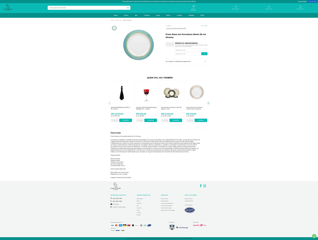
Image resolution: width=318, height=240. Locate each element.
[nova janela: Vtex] (203, 225)
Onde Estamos (189, 201)
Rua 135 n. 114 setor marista (119, 207)
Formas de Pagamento (167, 203)
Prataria (191, 15)
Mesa (116, 15)
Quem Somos (188, 198)
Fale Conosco (116, 204)
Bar (136, 15)
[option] (121, 103)
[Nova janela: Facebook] (201, 186)
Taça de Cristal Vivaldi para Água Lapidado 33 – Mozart (146, 108)
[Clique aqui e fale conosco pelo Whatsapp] (314, 236)
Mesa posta (140, 198)
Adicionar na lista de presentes (175, 28)
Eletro (168, 15)
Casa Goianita (312, 1)
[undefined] (138, 45)
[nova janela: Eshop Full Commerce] (196, 225)
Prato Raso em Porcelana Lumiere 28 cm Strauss (194, 108)
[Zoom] (114, 28)
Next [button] (208, 103)
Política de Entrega (166, 208)
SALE (202, 15)
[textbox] (89, 8)
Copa (158, 15)
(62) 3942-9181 (117, 198)
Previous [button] (109, 103)
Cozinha (146, 15)
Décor (126, 15)
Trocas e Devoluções (166, 205)
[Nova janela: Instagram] (204, 186)
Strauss (205, 25)
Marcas (139, 214)
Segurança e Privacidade (167, 210)
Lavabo (179, 15)
